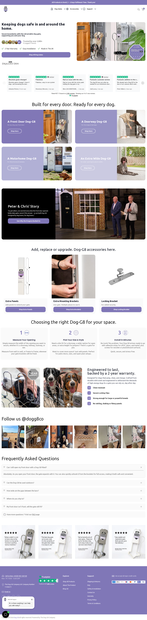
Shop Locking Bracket (121, 309)
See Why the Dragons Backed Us (28, 221)
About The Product (69, 585)
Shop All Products (69, 581)
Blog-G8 (65, 589)
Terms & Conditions (94, 603)
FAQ (33, 514)
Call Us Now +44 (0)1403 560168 (16, 576)
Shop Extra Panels (25, 309)
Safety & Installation (94, 589)
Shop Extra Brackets (73, 309)
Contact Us (91, 592)
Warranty (90, 596)
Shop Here (15, 131)
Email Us (7, 592)
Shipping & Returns (93, 581)
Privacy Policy (91, 600)
